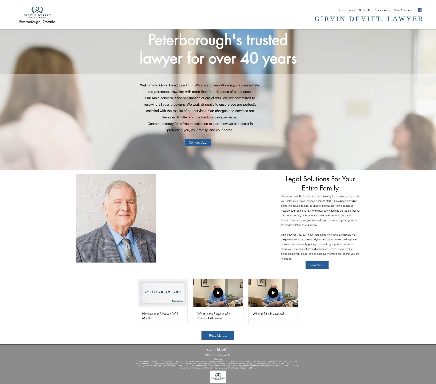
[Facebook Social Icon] (420, 10)
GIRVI (327, 18)
